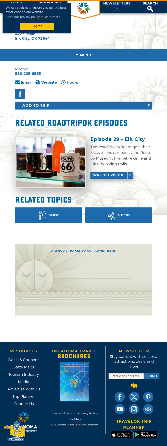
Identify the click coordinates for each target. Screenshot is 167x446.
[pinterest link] (148, 397)
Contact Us (24, 404)
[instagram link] (134, 409)
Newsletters (117, 3)
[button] (150, 7)
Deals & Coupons (23, 360)
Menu (83, 54)
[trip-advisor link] (148, 409)
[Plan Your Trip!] (14, 431)
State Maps (23, 367)
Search (150, 3)
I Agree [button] (37, 26)
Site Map (74, 419)
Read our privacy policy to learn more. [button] (33, 17)
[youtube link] (120, 409)
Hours (72, 82)
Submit (151, 376)
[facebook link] (120, 397)
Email (26, 82)
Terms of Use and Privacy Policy (74, 413)
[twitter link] (134, 397)
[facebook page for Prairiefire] (20, 94)
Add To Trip (36, 105)
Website (49, 82)
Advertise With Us (23, 389)
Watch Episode (109, 175)
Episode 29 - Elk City (117, 139)
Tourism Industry (23, 374)
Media (23, 382)
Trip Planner (23, 396)
